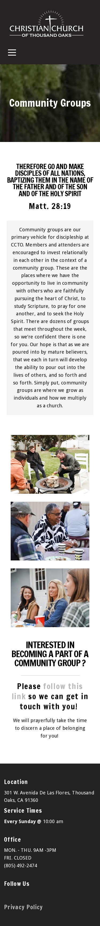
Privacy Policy (23, 907)
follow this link (47, 691)
